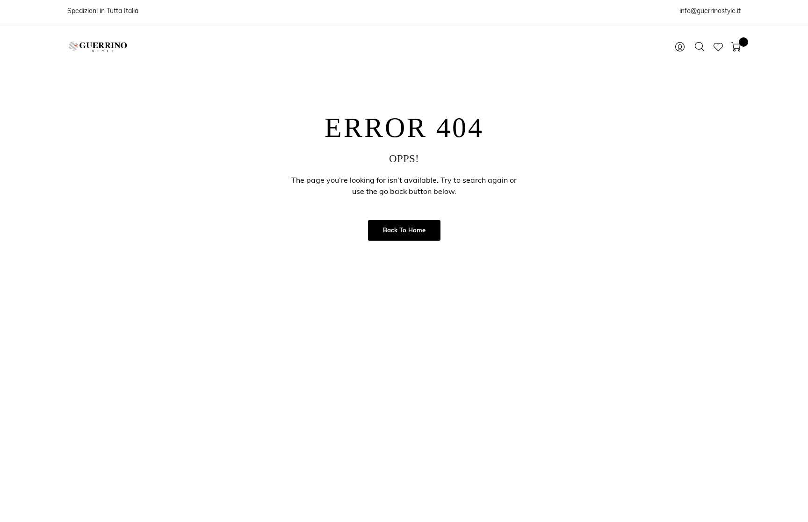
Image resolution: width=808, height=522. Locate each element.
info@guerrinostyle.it (710, 11)
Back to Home (404, 231)
